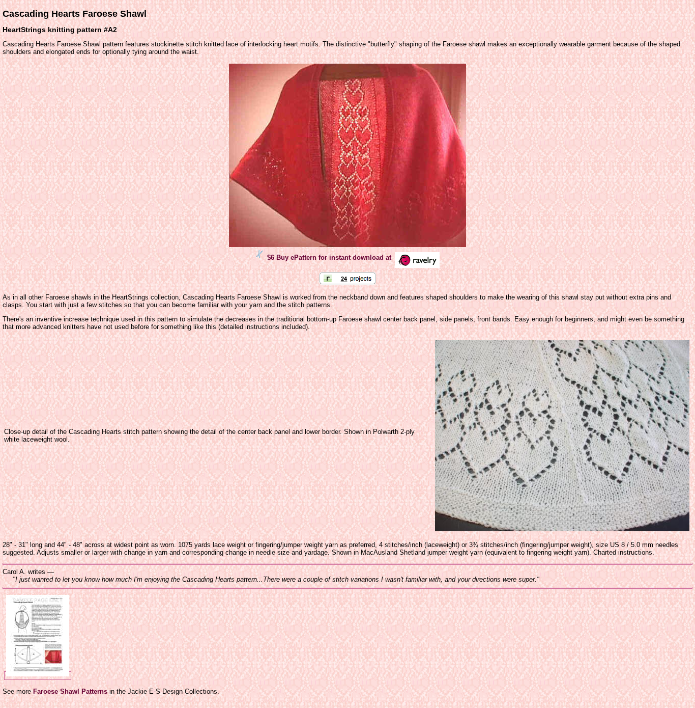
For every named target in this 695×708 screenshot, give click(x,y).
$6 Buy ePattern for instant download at (330, 257)
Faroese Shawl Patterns (70, 691)
